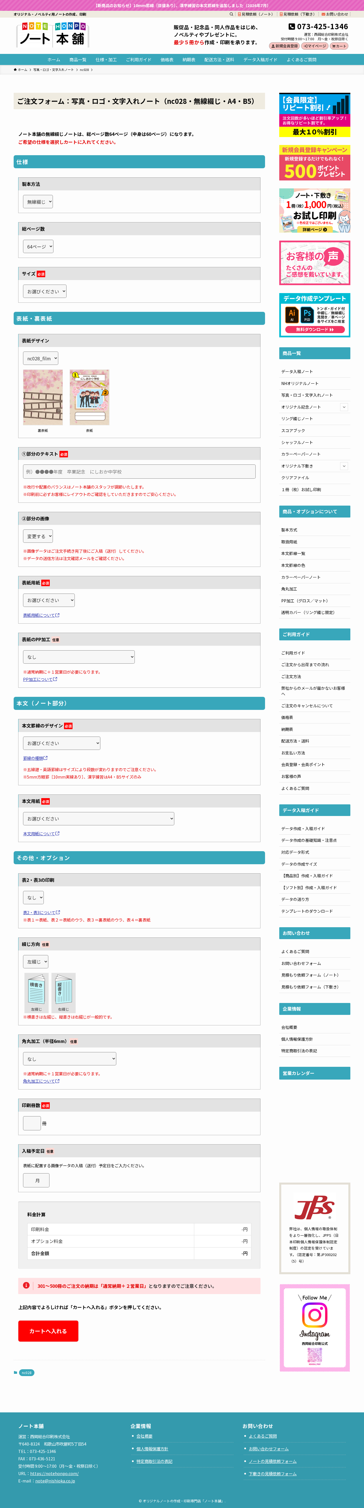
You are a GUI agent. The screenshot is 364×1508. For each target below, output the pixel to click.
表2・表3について (39, 912)
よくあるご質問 (295, 788)
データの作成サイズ (299, 864)
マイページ (317, 46)
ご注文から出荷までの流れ (305, 664)
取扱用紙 (289, 541)
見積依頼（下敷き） (300, 14)
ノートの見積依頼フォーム (273, 1461)
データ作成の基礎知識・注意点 (309, 840)
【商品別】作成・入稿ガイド (307, 875)
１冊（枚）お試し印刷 (301, 489)
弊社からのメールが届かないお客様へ (313, 691)
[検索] (231, 14)
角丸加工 (289, 589)
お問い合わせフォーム (301, 963)
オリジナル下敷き (297, 466)
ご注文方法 (291, 676)
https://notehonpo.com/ (54, 1473)
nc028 (27, 1372)
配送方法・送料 (295, 741)
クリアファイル (295, 477)
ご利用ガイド (293, 653)
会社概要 (289, 1027)
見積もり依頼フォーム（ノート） (311, 975)
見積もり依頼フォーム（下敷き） (311, 987)
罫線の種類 (33, 758)
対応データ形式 (295, 852)
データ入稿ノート (297, 371)
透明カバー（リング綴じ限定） (309, 612)
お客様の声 (291, 776)
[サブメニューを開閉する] (344, 407)
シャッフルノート (297, 442)
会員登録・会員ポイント (303, 764)
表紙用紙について (39, 615)
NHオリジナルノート (300, 383)
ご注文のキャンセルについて (307, 705)
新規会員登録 (287, 46)
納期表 (287, 729)
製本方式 (289, 530)
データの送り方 (295, 899)
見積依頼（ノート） (258, 14)
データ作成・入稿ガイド (303, 828)
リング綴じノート (297, 418)
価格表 (287, 717)
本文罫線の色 (293, 565)
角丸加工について (39, 1081)
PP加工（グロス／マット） (305, 600)
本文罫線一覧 (293, 553)
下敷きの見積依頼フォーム (273, 1474)
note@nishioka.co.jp (55, 1481)
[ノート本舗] (53, 35)
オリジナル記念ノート (301, 407)
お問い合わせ (336, 14)
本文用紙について (39, 833)
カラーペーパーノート (301, 454)
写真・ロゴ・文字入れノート (307, 395)
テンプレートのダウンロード (307, 911)
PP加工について (38, 679)
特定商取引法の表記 (299, 1050)
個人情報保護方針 (297, 1039)
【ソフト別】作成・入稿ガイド (309, 887)
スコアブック (293, 430)
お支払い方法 (293, 753)
